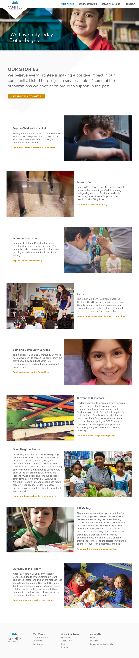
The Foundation (40, 637)
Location (94, 640)
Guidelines (66, 637)
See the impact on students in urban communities (101, 316)
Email (92, 637)
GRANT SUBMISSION (87, 4)
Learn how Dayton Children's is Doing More (34, 147)
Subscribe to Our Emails (101, 644)
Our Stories (38, 644)
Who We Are (67, 4)
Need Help (130, 4)
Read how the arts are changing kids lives (97, 549)
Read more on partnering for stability (31, 372)
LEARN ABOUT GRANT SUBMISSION (26, 96)
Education (37, 640)
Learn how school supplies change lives (96, 435)
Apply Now (66, 640)
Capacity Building (111, 4)
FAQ (63, 644)
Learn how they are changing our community (34, 496)
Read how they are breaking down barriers (33, 600)
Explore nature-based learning (27, 260)
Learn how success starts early (92, 204)
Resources (66, 647)
